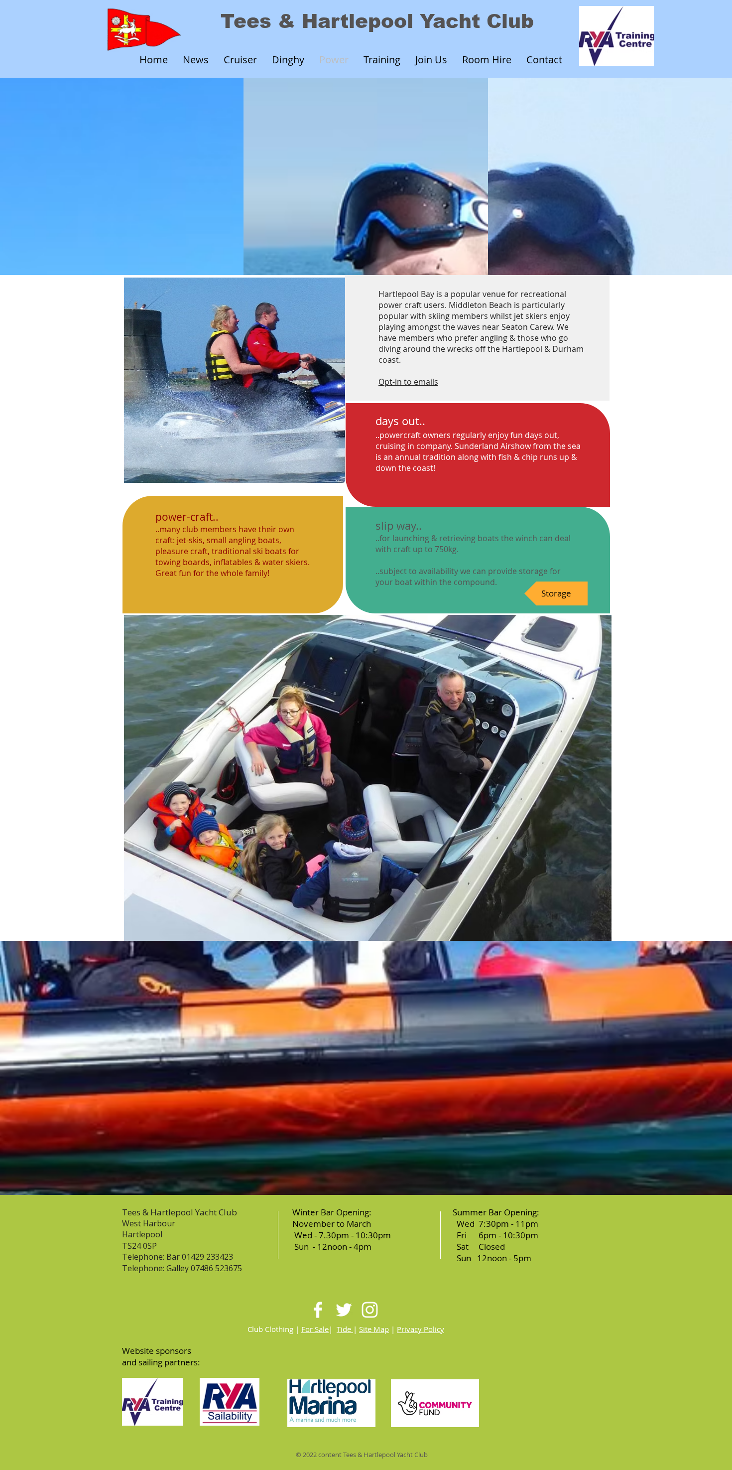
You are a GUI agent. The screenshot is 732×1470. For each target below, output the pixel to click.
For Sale (315, 1329)
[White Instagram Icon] (369, 1310)
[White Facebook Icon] (318, 1310)
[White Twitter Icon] (344, 1310)
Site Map (374, 1329)
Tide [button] (345, 1329)
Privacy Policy (420, 1329)
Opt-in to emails (408, 381)
